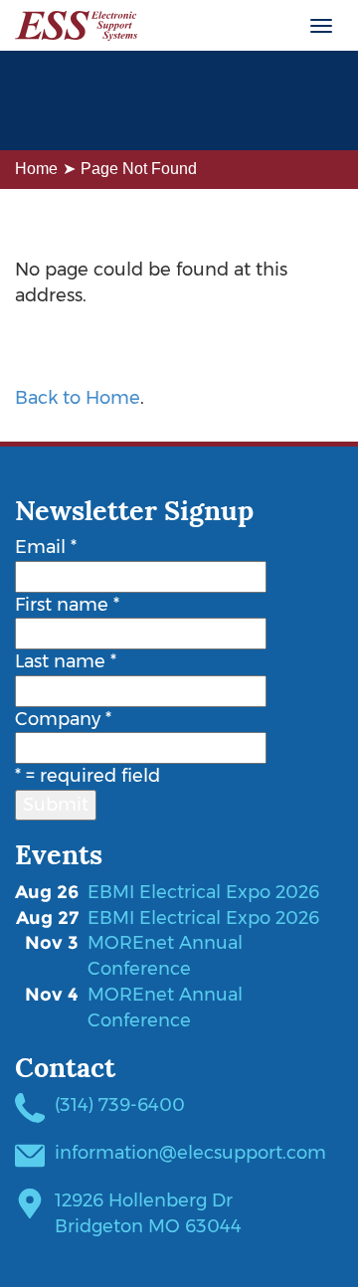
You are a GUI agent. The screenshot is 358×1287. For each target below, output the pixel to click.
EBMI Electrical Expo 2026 (203, 892)
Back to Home (77, 398)
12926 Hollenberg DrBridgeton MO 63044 (148, 1213)
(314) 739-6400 (120, 1105)
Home (36, 168)
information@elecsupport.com (190, 1153)
